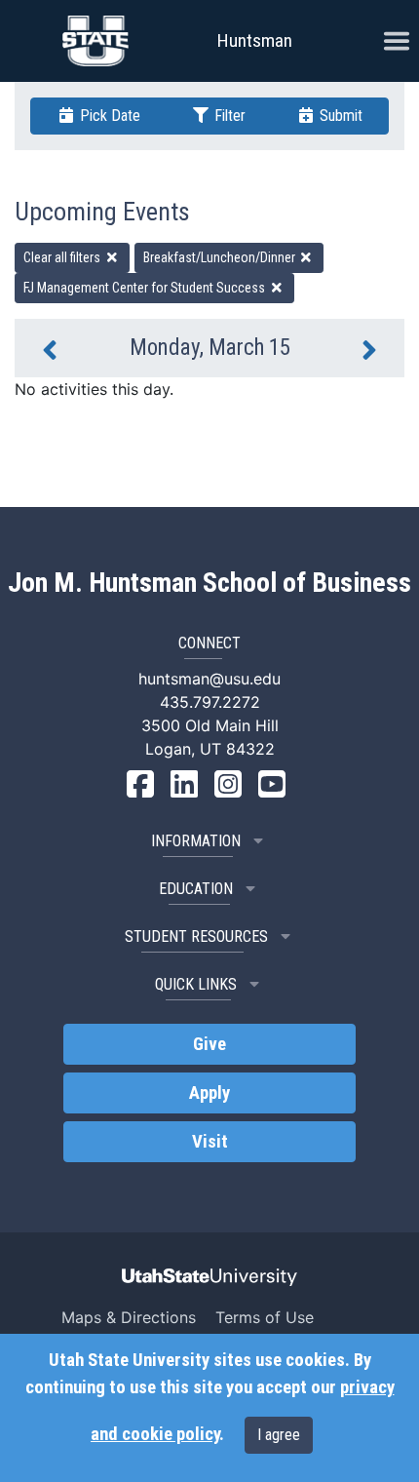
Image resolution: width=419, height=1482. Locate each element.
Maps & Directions (128, 1317)
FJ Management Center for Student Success (145, 287)
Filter (228, 115)
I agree (278, 1434)
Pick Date (108, 115)
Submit (339, 115)
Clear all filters (63, 257)
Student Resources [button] (196, 936)
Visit (210, 1141)
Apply (209, 1093)
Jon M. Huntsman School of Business (209, 583)
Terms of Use (264, 1317)
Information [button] (196, 841)
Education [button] (196, 888)
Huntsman (254, 40)
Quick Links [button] (196, 984)
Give (209, 1044)
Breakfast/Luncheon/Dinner (220, 257)
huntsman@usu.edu (209, 678)
